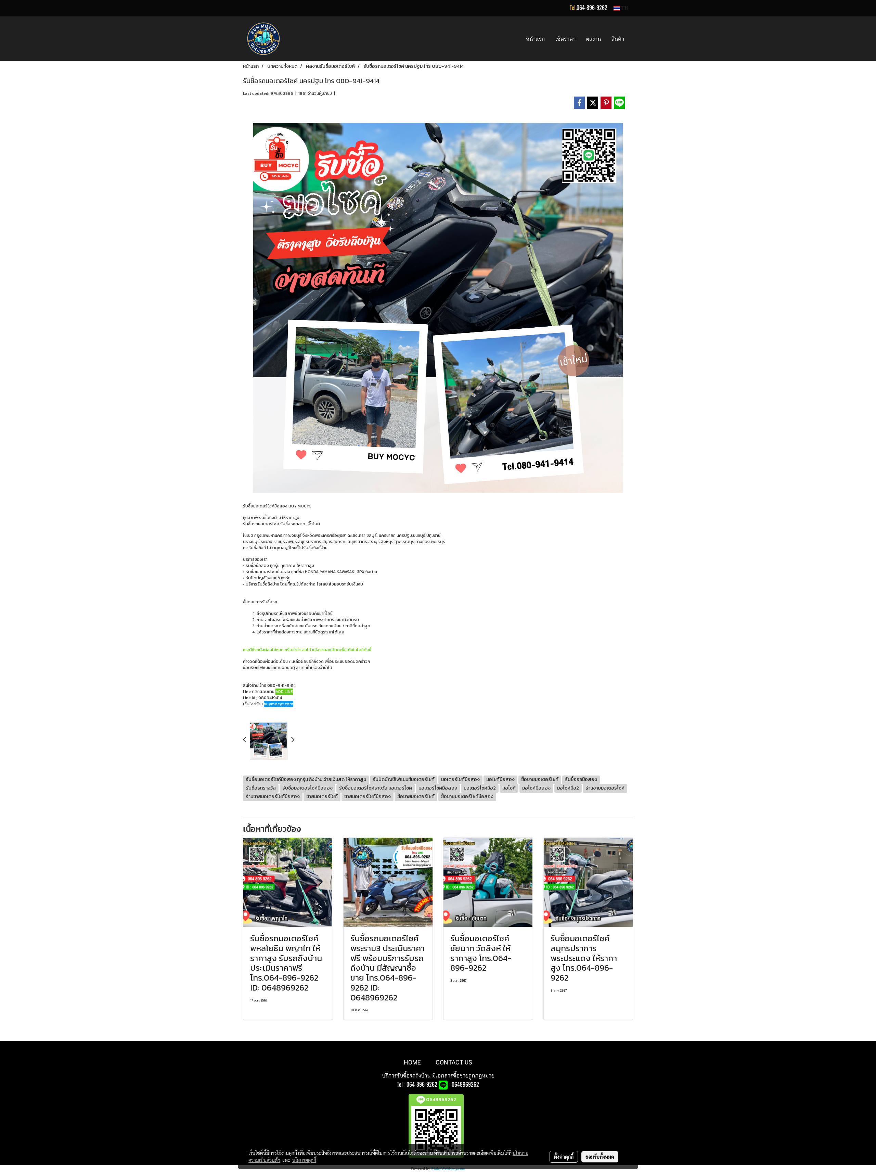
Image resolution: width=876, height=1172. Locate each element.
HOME (412, 1062)
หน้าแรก (535, 38)
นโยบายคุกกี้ (304, 1160)
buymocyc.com (278, 704)
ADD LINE (284, 692)
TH (624, 8)
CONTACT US (454, 1062)
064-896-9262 (592, 7)
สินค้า (617, 38)
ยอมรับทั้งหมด (599, 1157)
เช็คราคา (565, 38)
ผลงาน (593, 38)
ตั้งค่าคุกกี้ (564, 1157)
